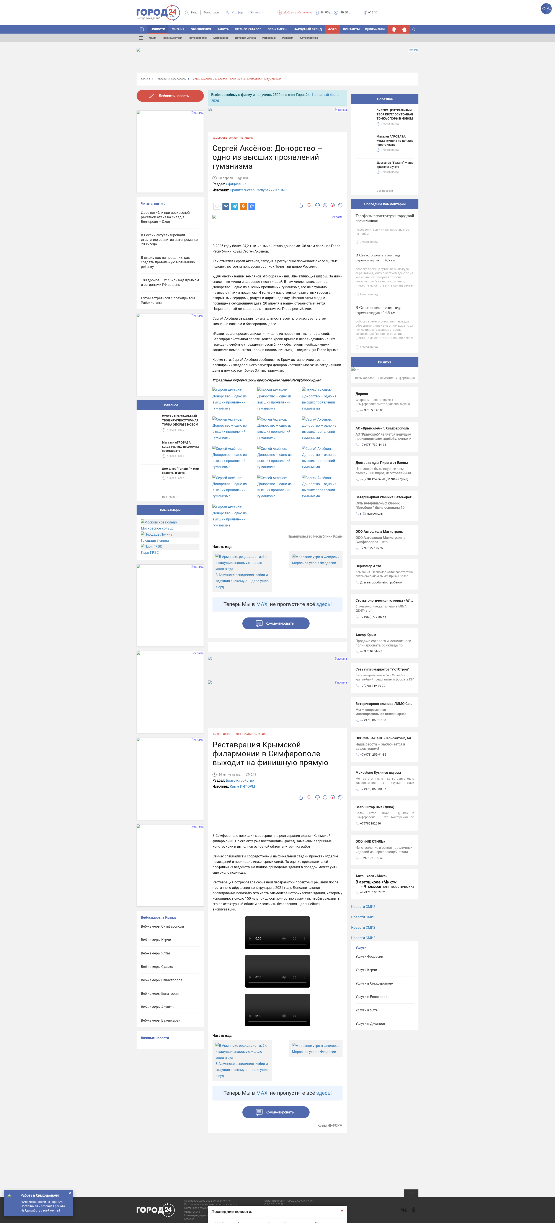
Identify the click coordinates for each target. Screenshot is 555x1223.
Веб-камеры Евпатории (160, 993)
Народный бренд (308, 29)
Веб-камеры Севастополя (161, 980)
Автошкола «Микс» (371, 876)
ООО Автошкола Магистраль (379, 532)
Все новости (170, 496)
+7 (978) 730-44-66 (373, 444)
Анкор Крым (366, 635)
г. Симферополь (371, 513)
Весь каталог (364, 378)
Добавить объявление (298, 12)
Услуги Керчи (366, 970)
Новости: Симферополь (171, 79)
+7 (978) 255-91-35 (373, 754)
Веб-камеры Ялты (155, 953)
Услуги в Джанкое (370, 1024)
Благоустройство (240, 780)
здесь (323, 604)
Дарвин (362, 394)
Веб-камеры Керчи (156, 940)
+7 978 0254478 (371, 651)
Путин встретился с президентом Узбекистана (168, 300)
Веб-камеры (277, 29)
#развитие (236, 137)
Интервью (269, 37)
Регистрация (212, 12)
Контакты (351, 29)
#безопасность (223, 734)
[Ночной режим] (549, 8)
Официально (236, 184)
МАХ (262, 604)
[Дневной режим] (543, 8)
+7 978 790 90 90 (372, 410)
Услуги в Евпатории (371, 997)
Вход (194, 12)
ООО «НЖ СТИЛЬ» (370, 841)
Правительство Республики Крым (257, 190)
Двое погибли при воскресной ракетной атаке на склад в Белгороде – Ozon (165, 217)
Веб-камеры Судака (157, 967)
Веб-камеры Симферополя (162, 926)
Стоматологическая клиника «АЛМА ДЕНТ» (391, 600)
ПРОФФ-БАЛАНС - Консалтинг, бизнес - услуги (394, 738)
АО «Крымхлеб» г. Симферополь (382, 428)
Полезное (170, 405)
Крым (152, 37)
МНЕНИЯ (178, 29)
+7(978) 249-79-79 (372, 685)
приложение (375, 29)
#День (248, 137)
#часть (263, 734)
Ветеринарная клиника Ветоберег (383, 497)
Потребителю (198, 37)
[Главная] (142, 29)
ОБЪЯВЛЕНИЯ (201, 29)
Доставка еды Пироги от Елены (382, 463)
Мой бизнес (221, 37)
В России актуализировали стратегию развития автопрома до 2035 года (169, 239)
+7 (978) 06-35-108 (373, 720)
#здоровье (219, 137)
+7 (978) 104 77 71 (373, 892)
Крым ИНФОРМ (242, 786)
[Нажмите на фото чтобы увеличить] (232, 399)
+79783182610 (370, 823)
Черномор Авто (368, 566)
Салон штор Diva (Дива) (375, 807)
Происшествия (172, 37)
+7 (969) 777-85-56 (373, 617)
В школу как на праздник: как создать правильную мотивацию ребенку (168, 262)
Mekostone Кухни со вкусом (378, 773)
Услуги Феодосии (369, 956)
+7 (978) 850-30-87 (373, 789)
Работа (223, 29)
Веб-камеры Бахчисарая (161, 1020)
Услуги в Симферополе (374, 983)
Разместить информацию (396, 378)
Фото (332, 29)
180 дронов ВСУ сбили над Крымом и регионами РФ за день (170, 282)
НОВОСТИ (158, 29)
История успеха (245, 37)
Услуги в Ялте (366, 1010)
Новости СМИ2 (363, 907)
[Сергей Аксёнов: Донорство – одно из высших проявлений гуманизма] (251, 206)
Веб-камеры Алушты (157, 1007)
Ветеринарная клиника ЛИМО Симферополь (392, 704)
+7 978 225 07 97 (372, 548)
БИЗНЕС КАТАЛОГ (248, 29)
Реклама (413, 49)
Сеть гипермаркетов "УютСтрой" (382, 669)
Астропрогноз (309, 37)
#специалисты (246, 734)
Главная (145, 79)
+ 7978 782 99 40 (372, 858)
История (287, 37)
